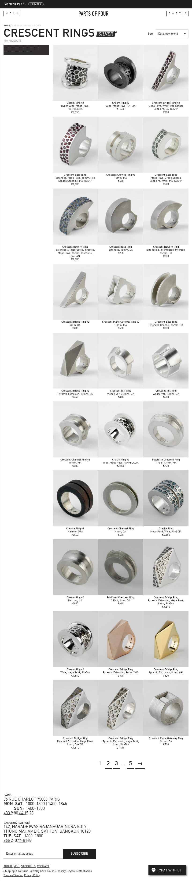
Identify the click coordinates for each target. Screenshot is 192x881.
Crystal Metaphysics (79, 871)
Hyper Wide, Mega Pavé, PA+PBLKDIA (75, 106)
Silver (105, 34)
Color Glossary (56, 871)
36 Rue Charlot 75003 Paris (32, 799)
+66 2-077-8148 (17, 840)
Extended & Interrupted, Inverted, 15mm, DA (165, 250)
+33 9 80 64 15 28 (18, 813)
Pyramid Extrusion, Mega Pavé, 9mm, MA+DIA (121, 741)
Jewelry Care (38, 871)
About (8, 866)
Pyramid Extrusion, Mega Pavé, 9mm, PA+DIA (166, 600)
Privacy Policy (32, 875)
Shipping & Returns (16, 871)
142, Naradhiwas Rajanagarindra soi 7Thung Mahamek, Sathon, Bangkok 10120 (47, 829)
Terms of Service (13, 875)
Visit (17, 866)
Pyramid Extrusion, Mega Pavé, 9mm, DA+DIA (75, 741)
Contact (43, 866)
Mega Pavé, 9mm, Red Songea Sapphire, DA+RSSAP (166, 106)
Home (7, 26)
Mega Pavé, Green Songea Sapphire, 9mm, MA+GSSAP (166, 178)
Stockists (28, 866)
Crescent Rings (21, 26)
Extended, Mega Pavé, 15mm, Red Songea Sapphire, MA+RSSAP (75, 178)
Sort (150, 33)
